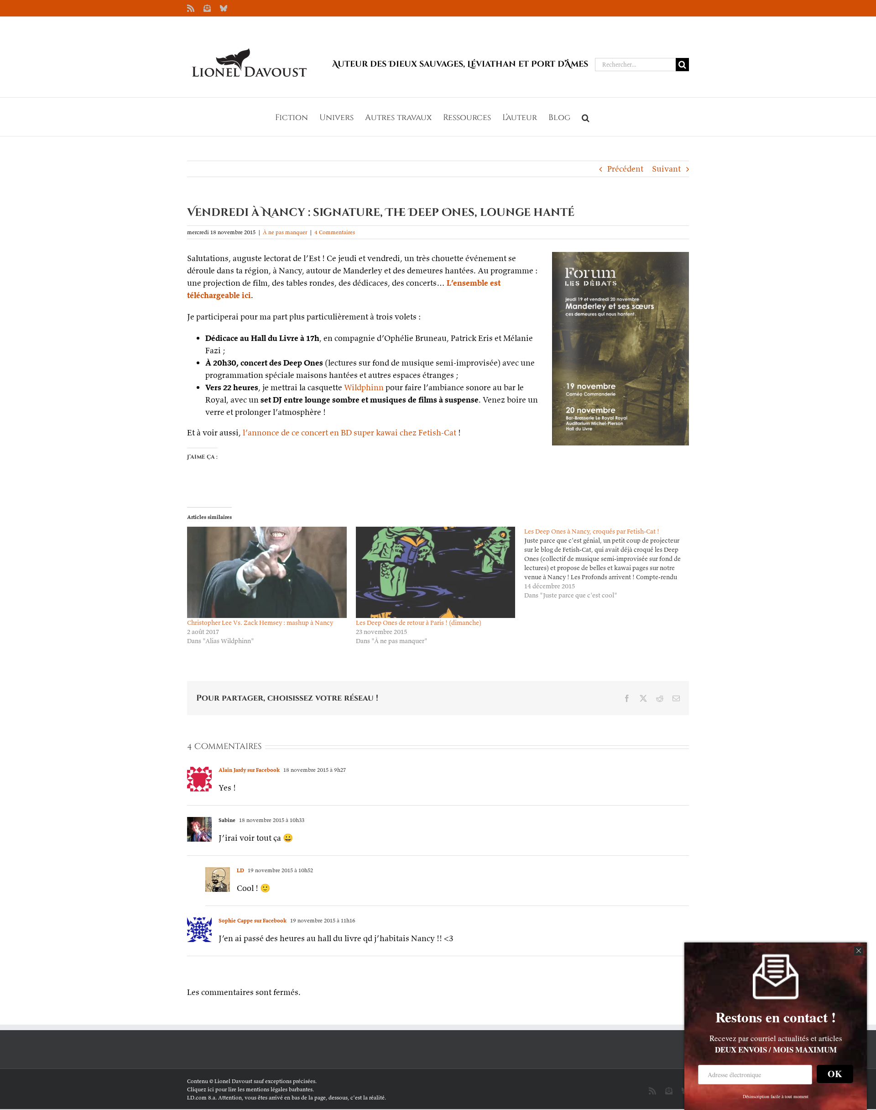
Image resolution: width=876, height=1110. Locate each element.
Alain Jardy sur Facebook (249, 769)
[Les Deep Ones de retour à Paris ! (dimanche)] (436, 572)
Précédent (625, 168)
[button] (585, 117)
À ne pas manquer (285, 232)
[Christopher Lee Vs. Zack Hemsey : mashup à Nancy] (267, 572)
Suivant (666, 168)
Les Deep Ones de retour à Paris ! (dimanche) (418, 622)
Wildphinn (364, 387)
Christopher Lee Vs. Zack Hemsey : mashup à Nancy (260, 622)
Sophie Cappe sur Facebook (253, 920)
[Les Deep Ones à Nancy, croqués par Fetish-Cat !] (608, 563)
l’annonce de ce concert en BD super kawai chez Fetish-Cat (349, 432)
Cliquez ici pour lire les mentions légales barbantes (250, 1089)
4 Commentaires (334, 232)
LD (240, 870)
